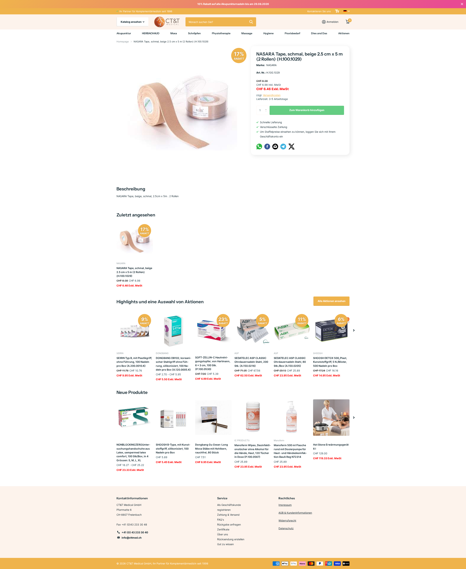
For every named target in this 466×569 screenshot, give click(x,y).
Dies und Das (319, 33)
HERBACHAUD (150, 33)
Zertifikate (223, 529)
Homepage (122, 41)
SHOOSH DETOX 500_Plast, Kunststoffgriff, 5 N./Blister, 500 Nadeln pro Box (330, 361)
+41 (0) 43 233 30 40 (135, 532)
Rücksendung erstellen (230, 539)
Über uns (222, 534)
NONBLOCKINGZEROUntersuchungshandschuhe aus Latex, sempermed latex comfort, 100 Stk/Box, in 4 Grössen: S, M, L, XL (133, 452)
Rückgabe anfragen (229, 524)
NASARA (271, 65)
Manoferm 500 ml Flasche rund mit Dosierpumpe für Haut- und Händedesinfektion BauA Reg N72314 (290, 451)
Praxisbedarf (292, 33)
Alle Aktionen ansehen (331, 301)
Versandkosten (272, 95)
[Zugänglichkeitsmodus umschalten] (337, 11)
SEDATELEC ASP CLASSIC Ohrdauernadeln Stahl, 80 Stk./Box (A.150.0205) (290, 361)
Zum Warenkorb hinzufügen (306, 110)
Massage (246, 33)
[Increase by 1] (267, 107)
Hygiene (268, 33)
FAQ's (220, 519)
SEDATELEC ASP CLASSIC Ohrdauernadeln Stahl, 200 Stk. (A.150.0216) (251, 361)
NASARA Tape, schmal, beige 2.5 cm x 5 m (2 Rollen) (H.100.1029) (134, 271)
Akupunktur (123, 33)
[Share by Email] (275, 146)
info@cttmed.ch (132, 537)
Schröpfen (194, 33)
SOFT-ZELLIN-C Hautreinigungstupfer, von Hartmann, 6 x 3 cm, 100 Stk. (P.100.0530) (212, 363)
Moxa (173, 33)
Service (222, 498)
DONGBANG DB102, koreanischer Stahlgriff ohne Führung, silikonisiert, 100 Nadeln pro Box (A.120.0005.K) (173, 363)
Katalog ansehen (131, 21)
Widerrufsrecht (287, 520)
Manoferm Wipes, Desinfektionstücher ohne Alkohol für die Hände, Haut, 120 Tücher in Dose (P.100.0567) (252, 451)
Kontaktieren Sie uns (319, 11)
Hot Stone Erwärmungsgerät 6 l (331, 446)
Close (462, 4)
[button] (354, 330)
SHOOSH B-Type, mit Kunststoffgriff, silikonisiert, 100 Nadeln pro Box (173, 448)
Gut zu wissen (225, 544)
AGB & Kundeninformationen (295, 512)
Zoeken (251, 21)
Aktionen (344, 33)
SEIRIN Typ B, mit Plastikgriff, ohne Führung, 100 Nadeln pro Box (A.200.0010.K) (134, 361)
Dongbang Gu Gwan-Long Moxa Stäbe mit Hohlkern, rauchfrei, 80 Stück (211, 448)
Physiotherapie (221, 33)
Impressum (285, 504)
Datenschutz (286, 528)
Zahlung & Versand (228, 514)
